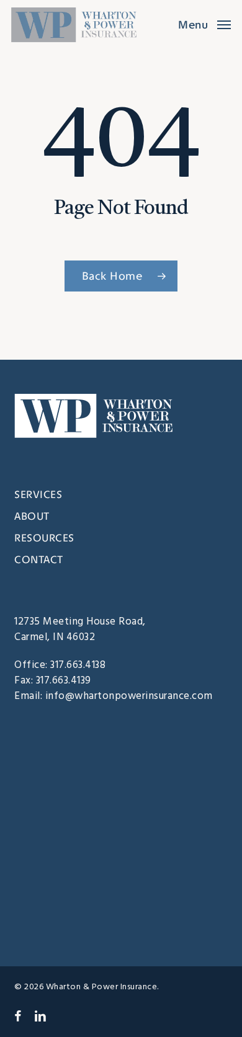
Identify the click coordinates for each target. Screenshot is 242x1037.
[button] (204, 25)
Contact (38, 559)
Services (38, 494)
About (32, 516)
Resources (44, 538)
